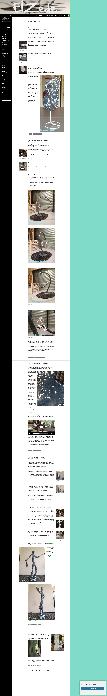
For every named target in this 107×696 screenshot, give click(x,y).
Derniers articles (41, 15)
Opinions (65, 15)
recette (3, 44)
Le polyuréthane (31, 25)
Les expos (60, 15)
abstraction (31, 357)
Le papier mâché (31, 140)
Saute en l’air (3, 61)
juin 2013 (3, 92)
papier (44, 357)
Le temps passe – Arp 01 (5, 60)
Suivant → (49, 670)
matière (40, 357)
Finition (30, 665)
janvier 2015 (3, 80)
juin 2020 (3, 68)
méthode (34, 450)
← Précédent (34, 670)
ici (44, 145)
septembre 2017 (4, 75)
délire (36, 357)
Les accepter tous (93, 688)
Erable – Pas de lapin (5, 56)
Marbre (4, 34)
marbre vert (8, 34)
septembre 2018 (4, 72)
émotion (3, 49)
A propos (34, 15)
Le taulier (41, 27)
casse (5, 29)
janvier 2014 (3, 88)
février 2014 (3, 87)
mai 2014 (3, 84)
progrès (8, 42)
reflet (6, 44)
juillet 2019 (3, 71)
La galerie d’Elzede (54, 15)
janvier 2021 (3, 67)
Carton (3, 29)
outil (7, 38)
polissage (39, 665)
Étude (8, 48)
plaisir (9, 40)
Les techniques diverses (39, 25)
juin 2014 (3, 83)
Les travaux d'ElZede (6, 15)
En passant (31, 27)
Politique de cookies (92, 684)
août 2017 (3, 76)
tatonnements (6, 46)
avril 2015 (3, 79)
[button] (41, 427)
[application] (41, 427)
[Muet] (51, 433)
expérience (31, 624)
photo (39, 450)
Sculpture (47, 15)
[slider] (40, 433)
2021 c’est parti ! (4, 55)
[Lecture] (29, 433)
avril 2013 (3, 95)
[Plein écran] (53, 433)
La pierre (29, 630)
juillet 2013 (3, 91)
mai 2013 (3, 93)
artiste (8, 27)
